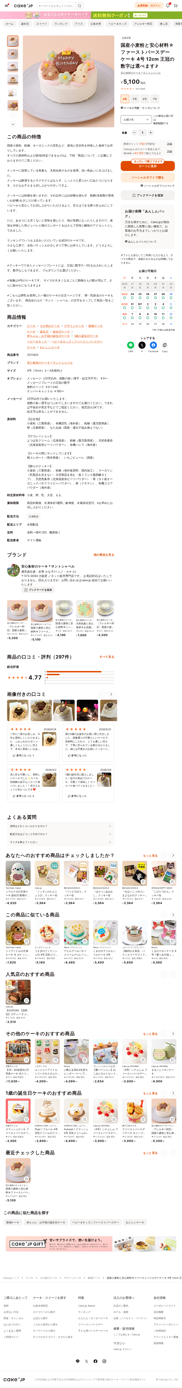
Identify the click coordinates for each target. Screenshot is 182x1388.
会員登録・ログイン (149, 5)
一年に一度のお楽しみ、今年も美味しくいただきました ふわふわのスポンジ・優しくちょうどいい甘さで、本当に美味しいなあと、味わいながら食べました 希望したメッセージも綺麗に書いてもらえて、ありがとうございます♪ (25, 741)
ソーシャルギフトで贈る (148, 177)
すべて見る (107, 656)
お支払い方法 (11, 1311)
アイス (79, 23)
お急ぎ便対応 (40, 1305)
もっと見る (150, 855)
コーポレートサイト (165, 1305)
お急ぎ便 (95, 23)
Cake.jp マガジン (122, 1349)
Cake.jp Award (86, 1305)
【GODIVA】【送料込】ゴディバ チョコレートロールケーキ (17, 1014)
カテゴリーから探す (44, 1311)
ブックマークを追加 (150, 195)
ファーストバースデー (90, 1324)
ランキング (61, 23)
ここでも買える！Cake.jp (126, 1334)
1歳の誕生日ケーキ (86, 336)
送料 (6, 1305)
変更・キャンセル (13, 1318)
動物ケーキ (96, 326)
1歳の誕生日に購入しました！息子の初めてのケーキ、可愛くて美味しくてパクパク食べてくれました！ (80, 780)
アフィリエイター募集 (166, 1336)
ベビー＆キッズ (117, 23)
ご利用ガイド (11, 1336)
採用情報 (159, 1343)
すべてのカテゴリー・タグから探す (53, 1336)
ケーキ (31, 326)
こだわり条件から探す (45, 1324)
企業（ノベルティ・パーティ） (130, 1318)
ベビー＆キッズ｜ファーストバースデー (77, 341)
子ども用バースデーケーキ (93, 1330)
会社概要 (159, 1311)
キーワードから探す (44, 1330)
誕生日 (25, 23)
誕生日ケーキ (61, 331)
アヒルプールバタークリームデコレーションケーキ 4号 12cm (76, 954)
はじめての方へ (12, 1324)
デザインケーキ (74, 326)
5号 (135, 98)
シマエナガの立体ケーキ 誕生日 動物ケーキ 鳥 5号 (18, 895)
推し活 (164, 23)
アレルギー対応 (143, 23)
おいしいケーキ (50, 347)
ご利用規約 (160, 1330)
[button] (13, 124)
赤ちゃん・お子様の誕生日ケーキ (48, 336)
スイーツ (41, 23)
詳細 (169, 143)
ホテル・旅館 (120, 1311)
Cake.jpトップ (11, 1277)
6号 (145, 98)
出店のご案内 (120, 1305)
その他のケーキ (50, 326)
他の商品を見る (104, 554)
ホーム (10, 23)
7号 (155, 98)
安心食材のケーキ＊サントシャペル (141, 72)
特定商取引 (160, 1318)
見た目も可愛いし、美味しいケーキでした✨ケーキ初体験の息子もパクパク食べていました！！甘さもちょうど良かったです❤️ (25, 782)
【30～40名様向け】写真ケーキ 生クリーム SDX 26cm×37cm (18, 1073)
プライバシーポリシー (166, 1324)
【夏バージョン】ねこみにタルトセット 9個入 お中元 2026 (105, 1073)
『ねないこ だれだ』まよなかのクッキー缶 (134, 895)
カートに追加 (148, 164)
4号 (125, 98)
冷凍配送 (34, 516)
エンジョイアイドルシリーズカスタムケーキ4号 (46, 1073)
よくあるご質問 (12, 1330)
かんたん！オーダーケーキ (93, 1318)
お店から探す (40, 1318)
